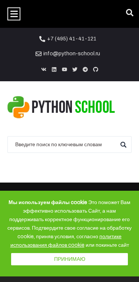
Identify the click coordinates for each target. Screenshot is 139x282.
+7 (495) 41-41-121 (71, 39)
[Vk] (43, 69)
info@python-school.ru (71, 53)
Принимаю (69, 259)
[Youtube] (64, 69)
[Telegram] (85, 69)
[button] (13, 13)
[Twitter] (74, 69)
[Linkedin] (54, 69)
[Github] (95, 69)
